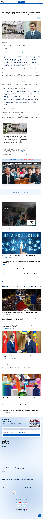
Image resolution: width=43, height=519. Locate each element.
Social (6, 257)
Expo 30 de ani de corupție (28, 479)
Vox (10, 481)
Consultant (17, 467)
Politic (3, 264)
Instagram (26, 503)
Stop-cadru (14, 481)
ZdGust (3, 471)
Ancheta (3, 487)
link (4, 211)
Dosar (7, 487)
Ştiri (3, 452)
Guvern (5, 286)
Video (3, 458)
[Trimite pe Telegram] (19, 192)
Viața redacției (28, 465)
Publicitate (4, 448)
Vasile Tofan (38, 286)
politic (19, 468)
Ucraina (18, 286)
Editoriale (23, 465)
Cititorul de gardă (11, 467)
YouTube (20, 503)
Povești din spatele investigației (21, 487)
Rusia (12, 286)
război (25, 286)
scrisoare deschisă (22, 81)
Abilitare (3, 479)
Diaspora (18, 465)
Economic (4, 321)
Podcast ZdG (14, 465)
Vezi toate (13, 228)
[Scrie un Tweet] (16, 192)
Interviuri (21, 479)
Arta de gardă (4, 467)
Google (18, 506)
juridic (16, 468)
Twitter (21, 506)
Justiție (3, 455)
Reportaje (8, 479)
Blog (3, 463)
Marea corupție (11, 487)
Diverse (20, 455)
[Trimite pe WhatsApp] (21, 192)
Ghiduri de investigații (31, 487)
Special (3, 476)
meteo (31, 286)
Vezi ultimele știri (26, 281)
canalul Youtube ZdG (28, 159)
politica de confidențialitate (20, 432)
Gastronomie (34, 465)
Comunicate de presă (6, 358)
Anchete (3, 481)
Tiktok (24, 506)
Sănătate (9, 465)
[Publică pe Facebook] (14, 192)
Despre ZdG (4, 446)
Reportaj (7, 481)
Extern (17, 455)
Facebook (23, 503)
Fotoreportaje (16, 479)
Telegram (17, 503)
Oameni (11, 479)
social (23, 468)
